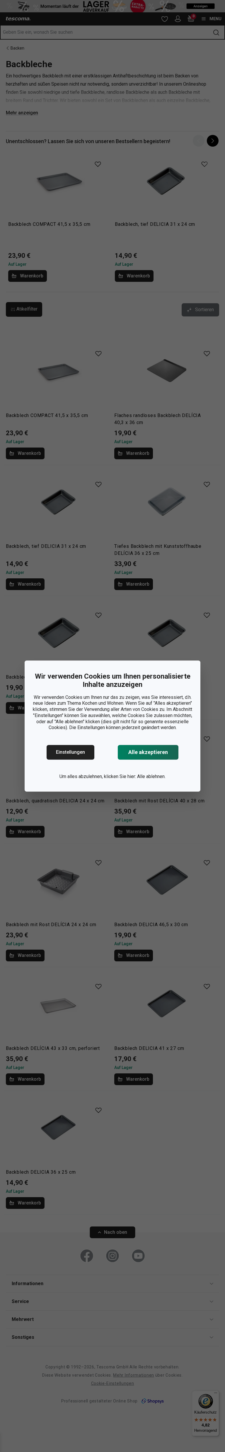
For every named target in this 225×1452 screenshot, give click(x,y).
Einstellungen (70, 752)
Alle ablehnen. (151, 776)
